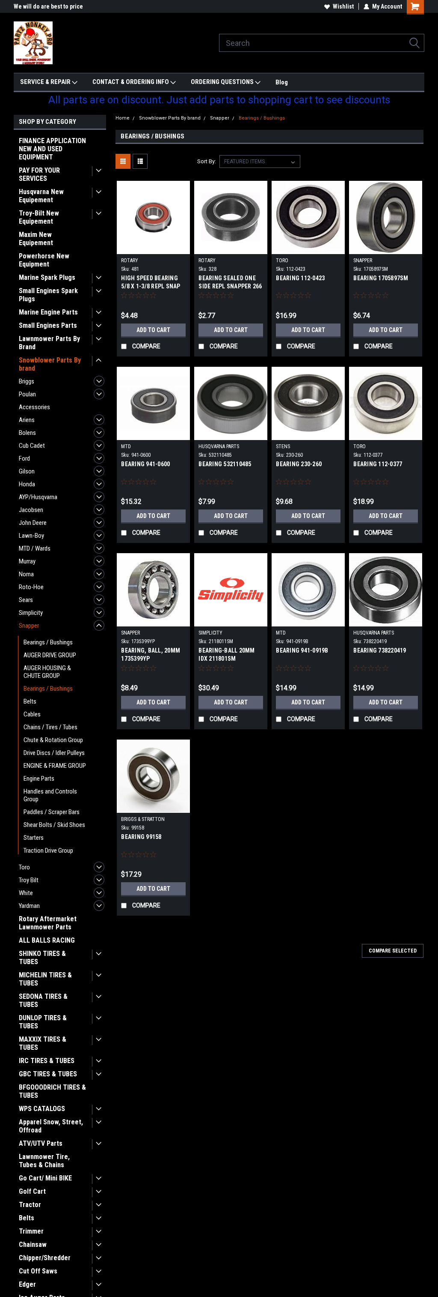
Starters (34, 838)
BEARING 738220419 (379, 650)
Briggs (26, 381)
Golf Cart (32, 1191)
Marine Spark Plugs (47, 277)
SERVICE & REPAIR (46, 82)
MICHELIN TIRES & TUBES (45, 979)
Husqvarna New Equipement (41, 196)
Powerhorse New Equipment (44, 260)
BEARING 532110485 (224, 464)
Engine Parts (39, 778)
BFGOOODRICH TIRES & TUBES (52, 1091)
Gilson (27, 471)
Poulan (27, 394)
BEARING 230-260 (299, 464)
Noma (26, 574)
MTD (126, 446)
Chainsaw (33, 1244)
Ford (24, 458)
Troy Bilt (28, 880)
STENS (283, 446)
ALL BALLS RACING (47, 940)
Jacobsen (31, 510)
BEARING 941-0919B (302, 650)
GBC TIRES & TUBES (48, 1074)
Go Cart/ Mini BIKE (45, 1178)
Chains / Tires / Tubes (50, 727)
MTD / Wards (34, 548)
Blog (281, 82)
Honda (27, 484)
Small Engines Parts (48, 325)
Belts (30, 701)
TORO (282, 261)
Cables (32, 714)
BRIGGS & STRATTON (143, 819)
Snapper (29, 625)
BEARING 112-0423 (300, 278)
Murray (27, 561)
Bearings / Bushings (48, 642)
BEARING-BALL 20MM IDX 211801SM (226, 654)
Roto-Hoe (31, 587)
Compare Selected (393, 951)
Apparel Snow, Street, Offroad (51, 1126)
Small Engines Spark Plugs (48, 295)
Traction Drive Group (48, 850)
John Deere (33, 523)
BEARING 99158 (141, 836)
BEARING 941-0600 (145, 464)
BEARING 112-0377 (377, 464)
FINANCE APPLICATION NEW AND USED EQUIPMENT (52, 149)
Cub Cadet (32, 445)
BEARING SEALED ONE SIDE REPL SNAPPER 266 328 (230, 286)
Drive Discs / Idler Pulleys (54, 753)
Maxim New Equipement (36, 239)
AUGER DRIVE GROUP (50, 655)
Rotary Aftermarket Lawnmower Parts (48, 923)
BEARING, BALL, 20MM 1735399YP (150, 654)
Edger (27, 1284)
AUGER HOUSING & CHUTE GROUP (47, 672)
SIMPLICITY (210, 633)
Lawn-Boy (31, 535)
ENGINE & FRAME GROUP (55, 766)
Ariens (27, 420)
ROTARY (129, 261)
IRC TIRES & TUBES (46, 1061)
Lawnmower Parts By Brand (49, 343)
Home (122, 118)
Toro (24, 867)
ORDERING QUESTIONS (223, 82)
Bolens (27, 433)
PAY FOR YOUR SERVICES (39, 174)
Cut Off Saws (38, 1271)
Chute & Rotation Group (53, 740)
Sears (26, 600)
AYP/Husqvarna (38, 497)
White (26, 893)
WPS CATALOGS (42, 1109)
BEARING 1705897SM (380, 278)
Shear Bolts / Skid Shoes (54, 825)
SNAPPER (362, 261)
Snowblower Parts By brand (50, 364)
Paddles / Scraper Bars (52, 812)
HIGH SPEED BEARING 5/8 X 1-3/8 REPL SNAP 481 (150, 286)
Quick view (153, 247)
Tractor (30, 1205)
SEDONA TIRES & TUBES (43, 1000)
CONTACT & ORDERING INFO (131, 82)
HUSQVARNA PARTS (218, 446)
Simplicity (31, 613)
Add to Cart (153, 329)
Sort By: (206, 161)
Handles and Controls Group (50, 795)
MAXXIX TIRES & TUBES (42, 1043)
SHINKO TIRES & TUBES (42, 958)
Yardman (29, 906)
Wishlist (343, 6)
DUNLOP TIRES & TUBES (43, 1022)
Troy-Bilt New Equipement (39, 217)
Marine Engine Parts (48, 312)
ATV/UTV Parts (40, 1143)
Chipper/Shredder (45, 1258)
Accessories (34, 407)
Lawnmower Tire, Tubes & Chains (44, 1161)
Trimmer (31, 1231)
